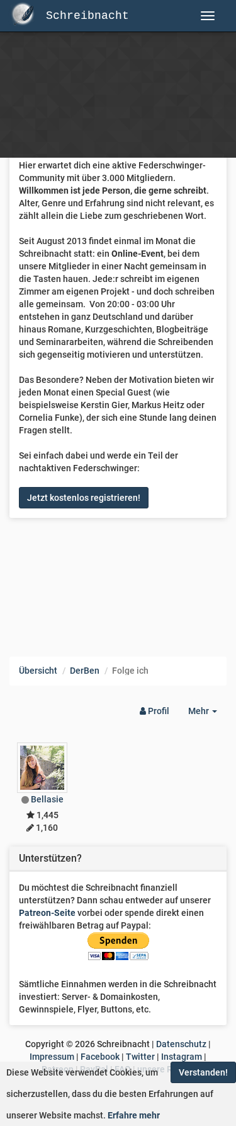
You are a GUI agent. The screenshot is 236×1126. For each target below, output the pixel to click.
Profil (157, 711)
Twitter (140, 1057)
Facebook (100, 1057)
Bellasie (47, 799)
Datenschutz (181, 1044)
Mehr (207, 714)
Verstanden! (203, 1072)
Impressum (52, 1057)
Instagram (181, 1057)
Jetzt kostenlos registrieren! (83, 498)
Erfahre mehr (134, 1115)
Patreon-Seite (47, 913)
